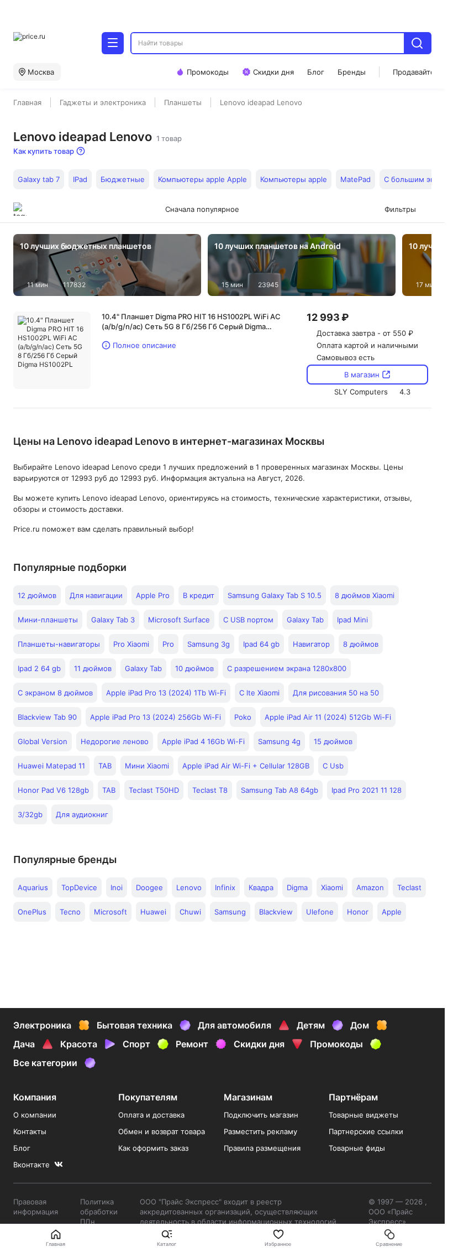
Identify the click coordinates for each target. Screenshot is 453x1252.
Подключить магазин (261, 1114)
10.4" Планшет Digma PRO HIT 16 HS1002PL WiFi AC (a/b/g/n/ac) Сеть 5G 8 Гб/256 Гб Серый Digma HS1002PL (191, 321)
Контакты (29, 1131)
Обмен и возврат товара (161, 1131)
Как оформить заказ (153, 1148)
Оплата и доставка (151, 1114)
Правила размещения (262, 1148)
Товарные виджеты (363, 1114)
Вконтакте (31, 1164)
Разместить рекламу (260, 1131)
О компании (34, 1114)
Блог (21, 1148)
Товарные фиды (357, 1148)
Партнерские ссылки (366, 1131)
